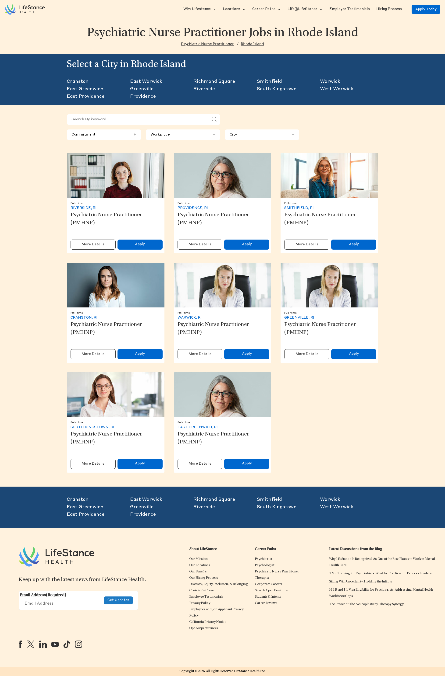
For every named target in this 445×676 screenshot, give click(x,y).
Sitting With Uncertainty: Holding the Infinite (360, 581)
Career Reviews (266, 603)
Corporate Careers (268, 584)
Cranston (78, 81)
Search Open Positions (271, 590)
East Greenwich (85, 89)
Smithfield (269, 81)
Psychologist (264, 565)
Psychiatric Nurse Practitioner (207, 43)
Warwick (330, 81)
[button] (196, 9)
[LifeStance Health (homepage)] (25, 9)
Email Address (43, 595)
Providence (143, 96)
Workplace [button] (182, 134)
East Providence (85, 96)
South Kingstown (277, 89)
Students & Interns (268, 597)
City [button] (262, 134)
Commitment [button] (103, 134)
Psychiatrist (263, 559)
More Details (93, 244)
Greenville (141, 89)
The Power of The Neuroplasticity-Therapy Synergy (366, 604)
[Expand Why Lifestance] (214, 9)
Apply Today (426, 9)
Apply (140, 244)
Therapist (262, 578)
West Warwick (336, 89)
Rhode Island (252, 43)
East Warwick (146, 81)
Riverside (204, 89)
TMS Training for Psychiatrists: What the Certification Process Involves (380, 573)
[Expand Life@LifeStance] (320, 9)
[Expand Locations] (243, 9)
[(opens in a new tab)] (20, 644)
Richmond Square (214, 81)
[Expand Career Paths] (278, 9)
